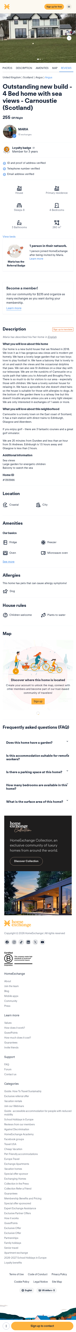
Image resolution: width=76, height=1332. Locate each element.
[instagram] (14, 942)
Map (54, 68)
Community (10, 1001)
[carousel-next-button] (69, 38)
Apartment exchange (16, 1252)
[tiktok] (21, 942)
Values (8, 1022)
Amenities (42, 68)
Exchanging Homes (15, 1178)
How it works (11, 1218)
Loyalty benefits (13, 1262)
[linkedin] (28, 942)
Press (7, 1006)
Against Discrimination (16, 1129)
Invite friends (11, 1047)
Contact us (10, 1074)
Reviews (66, 68)
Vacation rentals (13, 1101)
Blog (6, 991)
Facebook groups (14, 1139)
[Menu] (69, 7)
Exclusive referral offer (16, 1096)
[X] (35, 942)
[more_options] (6, 1326)
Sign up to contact (42, 1326)
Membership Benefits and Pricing (23, 1198)
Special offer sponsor (16, 1173)
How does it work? (14, 1027)
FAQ (6, 1064)
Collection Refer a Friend (17, 1188)
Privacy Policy (59, 1274)
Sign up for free (54, 6)
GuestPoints (11, 1032)
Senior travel (11, 1247)
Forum (7, 1069)
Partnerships (11, 1238)
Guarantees (10, 1042)
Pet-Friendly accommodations (21, 1154)
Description (24, 68)
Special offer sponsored (17, 1203)
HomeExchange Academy (19, 1134)
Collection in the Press (16, 1183)
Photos (7, 68)
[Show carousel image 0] (38, 38)
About (7, 981)
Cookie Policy (21, 1281)
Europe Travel (11, 1159)
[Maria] (10, 132)
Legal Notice (40, 1281)
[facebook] (7, 942)
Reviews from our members (19, 1124)
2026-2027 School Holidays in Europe (25, 1257)
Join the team (11, 986)
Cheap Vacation (13, 1149)
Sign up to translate (62, 329)
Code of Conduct (37, 1274)
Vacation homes (13, 1168)
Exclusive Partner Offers (17, 1213)
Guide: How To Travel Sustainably (22, 1091)
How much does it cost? (17, 1037)
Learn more (36, 258)
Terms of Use (16, 1274)
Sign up (38, 701)
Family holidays (12, 1243)
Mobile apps (11, 996)
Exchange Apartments (16, 1164)
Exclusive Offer (12, 1228)
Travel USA (10, 1144)
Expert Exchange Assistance (20, 1208)
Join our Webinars (14, 1106)
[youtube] (42, 942)
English (52, 337)
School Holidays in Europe (18, 1119)
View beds (9, 236)
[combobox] (26, 1290)
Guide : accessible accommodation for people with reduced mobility (38, 1113)
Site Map (57, 1281)
